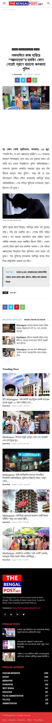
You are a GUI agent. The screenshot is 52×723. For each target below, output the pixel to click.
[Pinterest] (28, 80)
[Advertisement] (26, 29)
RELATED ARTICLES (12, 320)
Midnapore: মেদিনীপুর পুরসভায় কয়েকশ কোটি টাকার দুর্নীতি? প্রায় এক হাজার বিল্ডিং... (25, 517)
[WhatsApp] (34, 80)
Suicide (36, 49)
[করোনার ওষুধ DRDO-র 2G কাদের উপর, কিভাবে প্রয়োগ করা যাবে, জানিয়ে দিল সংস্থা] (9, 632)
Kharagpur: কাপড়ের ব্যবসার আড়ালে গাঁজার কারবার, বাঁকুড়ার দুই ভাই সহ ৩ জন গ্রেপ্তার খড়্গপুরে (32, 328)
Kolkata (11, 9)
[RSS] (17, 614)
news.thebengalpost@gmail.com (26, 608)
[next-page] (8, 361)
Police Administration (25, 49)
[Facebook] (17, 80)
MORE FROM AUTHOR (34, 320)
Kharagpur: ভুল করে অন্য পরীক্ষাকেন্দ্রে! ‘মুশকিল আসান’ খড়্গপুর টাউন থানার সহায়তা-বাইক (31, 352)
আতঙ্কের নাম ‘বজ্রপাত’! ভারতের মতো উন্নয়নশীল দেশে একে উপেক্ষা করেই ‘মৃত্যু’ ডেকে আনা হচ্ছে (33, 644)
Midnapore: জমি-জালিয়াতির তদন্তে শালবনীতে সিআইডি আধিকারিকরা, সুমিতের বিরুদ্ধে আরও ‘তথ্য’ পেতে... (24, 478)
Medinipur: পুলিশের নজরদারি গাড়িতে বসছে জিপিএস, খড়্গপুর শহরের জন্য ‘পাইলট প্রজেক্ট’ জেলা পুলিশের (32, 340)
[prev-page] (4, 361)
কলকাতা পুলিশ (13, 293)
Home (5, 9)
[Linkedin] (11, 614)
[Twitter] (23, 80)
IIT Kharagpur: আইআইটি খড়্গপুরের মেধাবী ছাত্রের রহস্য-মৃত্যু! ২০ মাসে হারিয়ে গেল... (26, 401)
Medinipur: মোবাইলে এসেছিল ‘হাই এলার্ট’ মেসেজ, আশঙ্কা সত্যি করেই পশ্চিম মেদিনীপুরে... (25, 555)
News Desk (18, 74)
